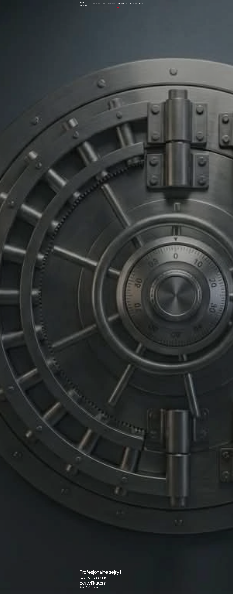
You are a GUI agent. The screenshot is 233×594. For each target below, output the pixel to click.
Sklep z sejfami (83, 4)
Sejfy (82, 587)
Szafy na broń (92, 587)
